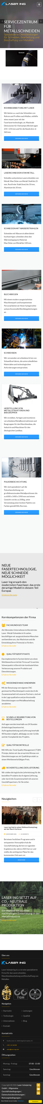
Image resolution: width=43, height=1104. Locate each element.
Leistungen (27, 1011)
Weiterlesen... (21, 1101)
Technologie (8, 1016)
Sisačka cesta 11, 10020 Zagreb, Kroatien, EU (20, 1041)
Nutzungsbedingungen (11, 1098)
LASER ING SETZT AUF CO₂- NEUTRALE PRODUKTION (19, 901)
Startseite (7, 1011)
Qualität (26, 1016)
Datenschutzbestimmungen (13, 1094)
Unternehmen (9, 1021)
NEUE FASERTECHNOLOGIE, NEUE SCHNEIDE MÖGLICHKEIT (19, 571)
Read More (21, 860)
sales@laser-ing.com (13, 1049)
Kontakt (6, 1026)
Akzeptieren (35, 1101)
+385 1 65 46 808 (12, 1045)
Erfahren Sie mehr (21, 138)
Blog (25, 1021)
